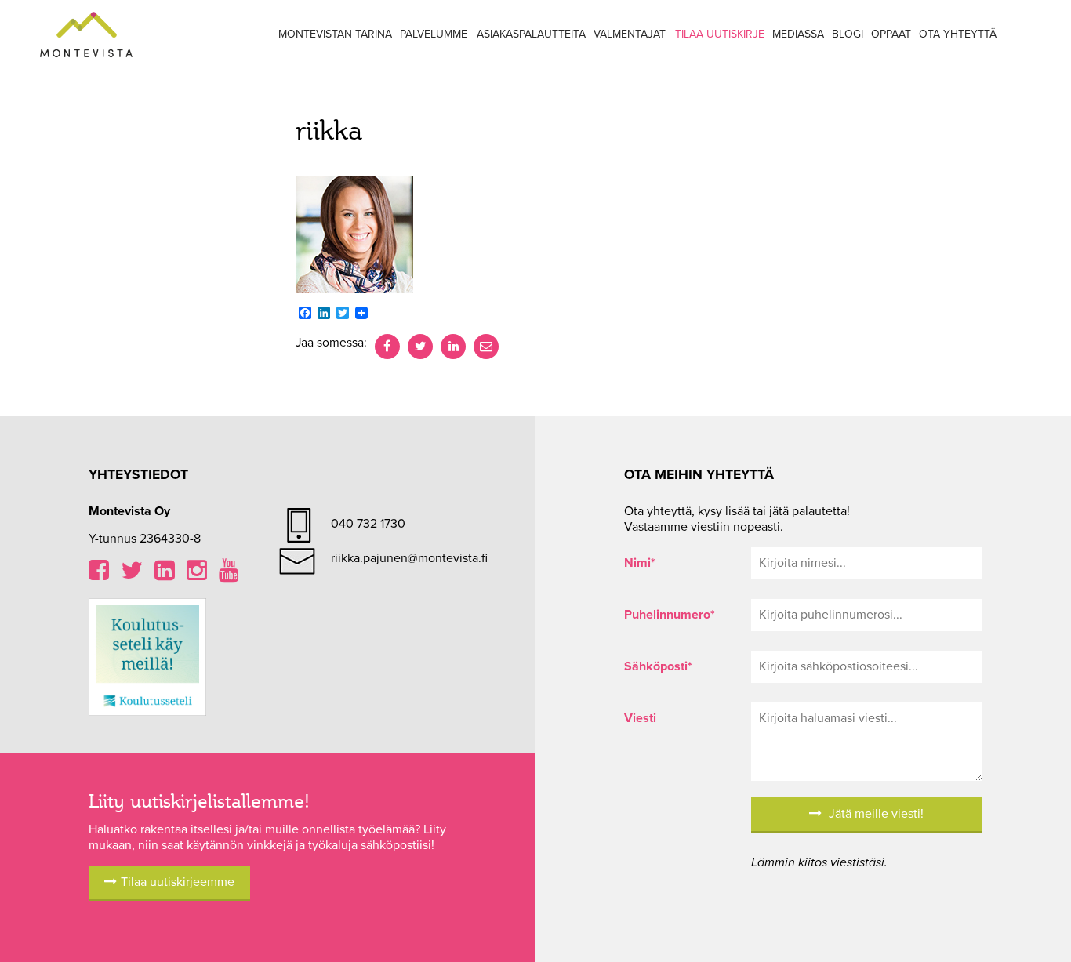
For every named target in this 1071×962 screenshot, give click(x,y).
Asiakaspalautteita (531, 34)
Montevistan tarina (335, 34)
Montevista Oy (86, 35)
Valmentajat (630, 34)
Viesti (640, 718)
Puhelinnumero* (669, 615)
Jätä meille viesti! (875, 814)
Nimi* (639, 563)
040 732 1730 (368, 524)
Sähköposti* (658, 666)
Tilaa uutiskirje (719, 34)
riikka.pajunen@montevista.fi (409, 558)
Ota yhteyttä (958, 34)
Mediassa (798, 34)
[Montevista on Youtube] (229, 575)
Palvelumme (433, 34)
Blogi (847, 34)
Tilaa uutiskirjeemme (177, 882)
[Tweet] (420, 346)
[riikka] (354, 234)
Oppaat (891, 34)
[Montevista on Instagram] (197, 575)
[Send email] (486, 346)
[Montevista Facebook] (99, 575)
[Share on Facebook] (387, 346)
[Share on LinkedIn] (453, 346)
